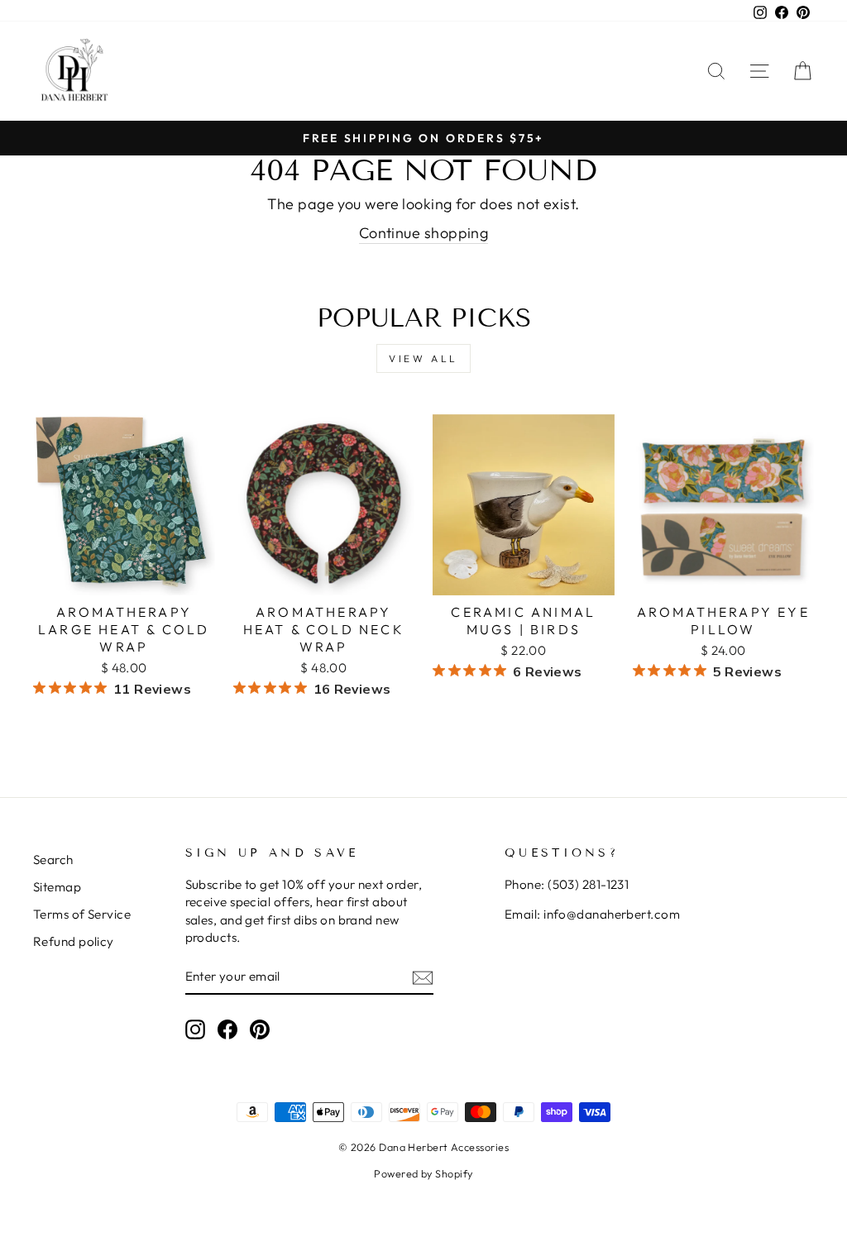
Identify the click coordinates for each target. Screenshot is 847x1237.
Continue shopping (424, 232)
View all (423, 358)
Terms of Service (82, 914)
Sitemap (57, 887)
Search (53, 859)
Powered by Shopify (423, 1173)
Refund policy (73, 941)
